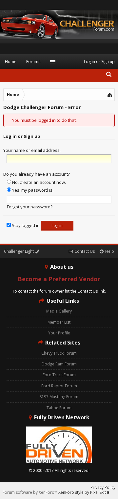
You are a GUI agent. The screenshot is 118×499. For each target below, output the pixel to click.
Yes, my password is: (32, 190)
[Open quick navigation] (110, 95)
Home (10, 61)
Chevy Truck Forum (59, 353)
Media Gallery (59, 311)
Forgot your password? (29, 207)
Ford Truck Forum (59, 375)
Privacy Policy (102, 487)
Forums (33, 61)
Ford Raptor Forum (59, 386)
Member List (59, 322)
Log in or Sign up (99, 61)
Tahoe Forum (59, 407)
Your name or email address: (32, 150)
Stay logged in (25, 225)
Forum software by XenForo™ (30, 492)
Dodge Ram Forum (59, 364)
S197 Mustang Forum (59, 396)
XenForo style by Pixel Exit (82, 492)
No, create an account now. (38, 182)
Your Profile (59, 333)
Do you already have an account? (36, 174)
